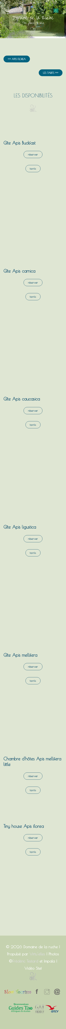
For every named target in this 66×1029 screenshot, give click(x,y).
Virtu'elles (37, 954)
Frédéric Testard (25, 961)
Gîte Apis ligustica (20, 526)
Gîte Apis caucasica (22, 398)
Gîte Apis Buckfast (20, 142)
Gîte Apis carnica (19, 270)
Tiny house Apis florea (24, 826)
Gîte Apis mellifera (20, 654)
